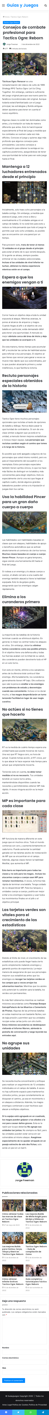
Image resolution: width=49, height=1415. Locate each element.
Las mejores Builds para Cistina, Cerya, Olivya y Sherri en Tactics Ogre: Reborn (12, 1250)
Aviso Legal (7, 1405)
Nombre (5, 1348)
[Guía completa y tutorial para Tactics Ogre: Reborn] (36, 1270)
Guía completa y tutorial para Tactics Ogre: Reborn (36, 1282)
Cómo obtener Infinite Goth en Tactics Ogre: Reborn (12, 1282)
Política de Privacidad (38, 1405)
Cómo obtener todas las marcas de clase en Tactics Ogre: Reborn (12, 1218)
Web (4, 1368)
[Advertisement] (24, 36)
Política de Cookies (20, 1405)
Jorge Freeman (24, 1180)
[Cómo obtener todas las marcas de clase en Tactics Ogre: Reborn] (12, 1205)
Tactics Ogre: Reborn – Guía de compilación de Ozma (36, 1250)
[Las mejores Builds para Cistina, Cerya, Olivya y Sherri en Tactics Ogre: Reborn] (12, 1238)
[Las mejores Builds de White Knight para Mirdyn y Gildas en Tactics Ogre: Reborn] (36, 1205)
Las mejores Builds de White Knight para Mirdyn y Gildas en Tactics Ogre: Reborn (36, 1218)
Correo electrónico (10, 1358)
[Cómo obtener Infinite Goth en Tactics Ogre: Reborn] (12, 1270)
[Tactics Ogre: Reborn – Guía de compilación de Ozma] (36, 1238)
